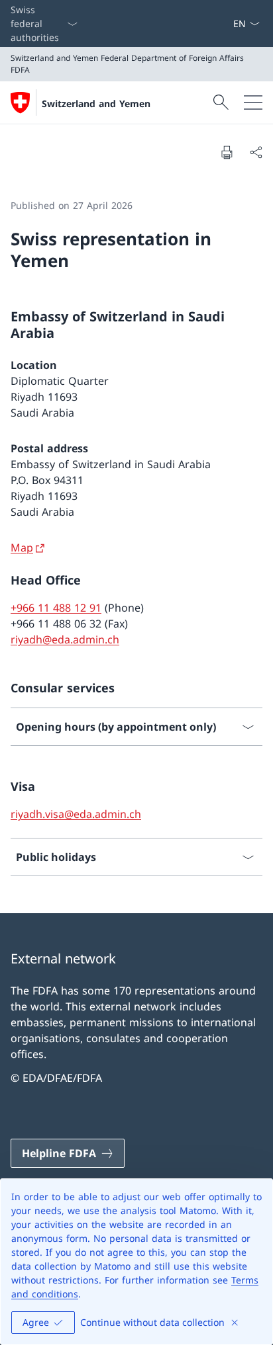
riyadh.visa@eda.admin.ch (76, 814)
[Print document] (226, 152)
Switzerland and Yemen (96, 103)
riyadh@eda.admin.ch (65, 639)
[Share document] (255, 152)
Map (22, 547)
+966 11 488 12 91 (56, 607)
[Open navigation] (253, 102)
